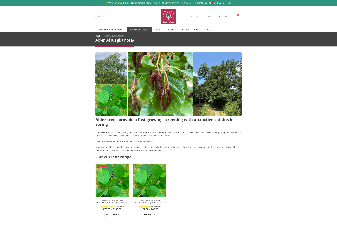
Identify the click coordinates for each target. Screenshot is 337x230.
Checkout (184, 29)
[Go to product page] (149, 180)
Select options (112, 214)
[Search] (139, 16)
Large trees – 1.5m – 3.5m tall (112, 200)
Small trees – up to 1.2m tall (150, 200)
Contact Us (207, 16)
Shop (157, 29)
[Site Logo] (168, 16)
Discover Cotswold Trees (110, 29)
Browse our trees (138, 29)
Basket (171, 29)
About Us (194, 16)
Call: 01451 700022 (203, 29)
